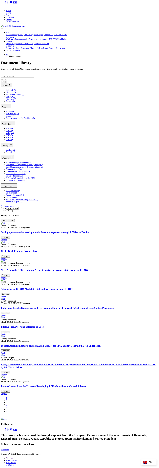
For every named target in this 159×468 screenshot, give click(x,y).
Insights (9, 41)
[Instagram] (14, 3)
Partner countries (21, 39)
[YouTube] (11, 3)
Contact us (10, 465)
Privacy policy (11, 460)
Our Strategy (29, 35)
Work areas (10, 39)
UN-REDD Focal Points (57, 39)
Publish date (6, 124)
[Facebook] (5, 3)
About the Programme (14, 35)
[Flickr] (16, 3)
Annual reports (41, 39)
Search (8, 11)
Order (3, 211)
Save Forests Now (13, 22)
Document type (7, 186)
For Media (10, 17)
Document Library (13, 48)
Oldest (11, 221)
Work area (6, 158)
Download (5, 237)
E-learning (25, 48)
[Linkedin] (8, 3)
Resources (10, 46)
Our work (10, 37)
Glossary (33, 48)
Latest (4, 221)
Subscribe (5, 450)
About (8, 32)
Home (8, 13)
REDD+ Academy (13, 50)
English (4, 240)
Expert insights (12, 44)
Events (8, 15)
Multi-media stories (25, 44)
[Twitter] (2, 3)
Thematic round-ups (41, 44)
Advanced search (8, 206)
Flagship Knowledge (57, 48)
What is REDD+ (60, 35)
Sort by (4, 208)
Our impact (38, 35)
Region (4, 107)
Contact (9, 19)
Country (5, 86)
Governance (48, 35)
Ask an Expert (42, 48)
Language (5, 145)
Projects (32, 39)
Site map (9, 458)
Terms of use (11, 463)
